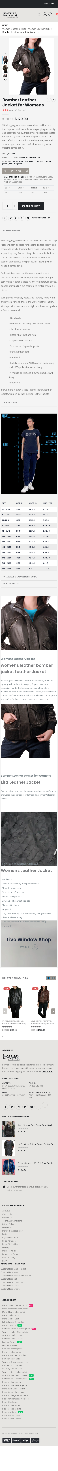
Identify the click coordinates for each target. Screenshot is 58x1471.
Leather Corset (11, 1342)
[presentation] (14, 66)
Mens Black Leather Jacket (13, 1388)
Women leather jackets (14, 28)
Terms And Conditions (12, 1220)
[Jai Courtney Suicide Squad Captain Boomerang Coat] (8, 1148)
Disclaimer (7, 1227)
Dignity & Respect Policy (12, 1231)
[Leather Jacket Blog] (38, 1107)
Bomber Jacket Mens (11, 1358)
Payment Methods (10, 1237)
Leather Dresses (9, 1345)
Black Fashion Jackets (11, 1409)
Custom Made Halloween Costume (16, 1275)
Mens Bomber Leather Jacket (15, 1308)
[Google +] (21, 218)
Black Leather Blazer (11, 1405)
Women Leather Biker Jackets (15, 1332)
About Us (6, 1210)
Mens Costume (11, 1325)
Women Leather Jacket (40, 28)
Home (5, 25)
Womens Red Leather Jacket (14, 1372)
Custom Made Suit (9, 1279)
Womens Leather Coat (12, 1335)
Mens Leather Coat (10, 1318)
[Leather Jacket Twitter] (12, 1107)
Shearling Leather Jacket (12, 1368)
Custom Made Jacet (9, 1272)
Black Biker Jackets (10, 1402)
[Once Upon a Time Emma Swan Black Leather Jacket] (8, 1129)
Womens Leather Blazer (12, 1338)
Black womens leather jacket (17, 1023)
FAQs (4, 1234)
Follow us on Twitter (15, 1190)
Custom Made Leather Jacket (13, 1269)
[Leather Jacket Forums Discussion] (45, 1105)
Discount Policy (9, 1250)
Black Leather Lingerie (11, 1418)
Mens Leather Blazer (11, 1315)
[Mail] (27, 218)
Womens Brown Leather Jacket (15, 1362)
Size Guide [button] (11, 402)
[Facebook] (4, 218)
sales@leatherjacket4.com (14, 1095)
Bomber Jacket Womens (13, 1365)
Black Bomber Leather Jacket (14, 1385)
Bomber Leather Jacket (12, 1348)
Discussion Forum (10, 1254)
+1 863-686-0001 (36, 1086)
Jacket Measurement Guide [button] (21, 576)
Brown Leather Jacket (11, 1352)
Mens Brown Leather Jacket (14, 1355)
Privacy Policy (8, 1224)
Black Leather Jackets (11, 1382)
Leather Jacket (16, 164)
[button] (39, 14)
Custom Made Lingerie (10, 1289)
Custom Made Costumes (12, 1282)
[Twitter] (10, 218)
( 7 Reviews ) (20, 110)
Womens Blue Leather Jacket (17, 1378)
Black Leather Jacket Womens (15, 1395)
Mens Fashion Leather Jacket (17, 1305)
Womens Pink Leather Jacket (17, 1375)
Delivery (5, 1247)
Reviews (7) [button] (12, 583)
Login (4, 1261)
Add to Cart (33, 206)
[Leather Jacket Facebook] (5, 1107)
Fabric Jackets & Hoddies (13, 1322)
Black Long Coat (12, 1412)
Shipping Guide (9, 1241)
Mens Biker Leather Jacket (13, 1312)
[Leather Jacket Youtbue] (31, 1107)
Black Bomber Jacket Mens (14, 1392)
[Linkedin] (16, 218)
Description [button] (13, 230)
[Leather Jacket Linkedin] (25, 1107)
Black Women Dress (11, 1415)
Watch (25, 947)
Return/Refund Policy (11, 1244)
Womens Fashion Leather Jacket (19, 1328)
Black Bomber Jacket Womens (15, 1398)
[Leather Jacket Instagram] (18, 1107)
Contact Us (7, 1214)
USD (46, 4)
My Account (7, 1217)
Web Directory (8, 1257)
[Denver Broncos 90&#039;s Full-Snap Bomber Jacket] (8, 1167)
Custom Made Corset (10, 1285)
